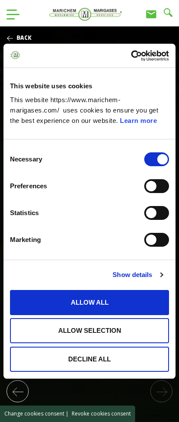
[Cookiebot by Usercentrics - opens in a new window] (131, 55)
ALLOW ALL (90, 302)
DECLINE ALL (89, 359)
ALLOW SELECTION (89, 330)
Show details (132, 274)
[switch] (156, 186)
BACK (24, 38)
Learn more (138, 120)
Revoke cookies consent (101, 413)
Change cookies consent (34, 413)
